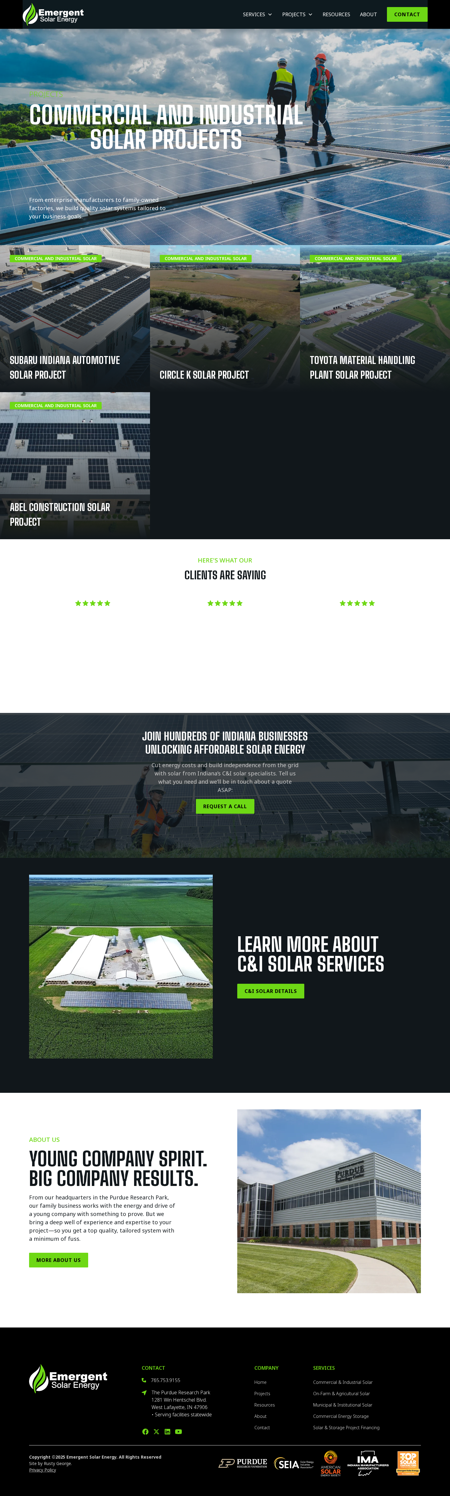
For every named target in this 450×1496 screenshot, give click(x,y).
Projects (262, 1393)
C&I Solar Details (271, 991)
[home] (53, 14)
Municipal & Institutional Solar (342, 1405)
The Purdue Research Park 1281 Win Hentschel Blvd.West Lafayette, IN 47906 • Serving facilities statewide (182, 1403)
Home (260, 1382)
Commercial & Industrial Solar (343, 1382)
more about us (58, 1260)
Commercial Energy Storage (341, 1416)
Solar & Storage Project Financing (346, 1427)
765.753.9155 (165, 1380)
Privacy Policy (42, 1470)
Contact (407, 14)
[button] (257, 14)
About (368, 14)
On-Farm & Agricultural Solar (341, 1393)
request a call (225, 806)
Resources (336, 14)
